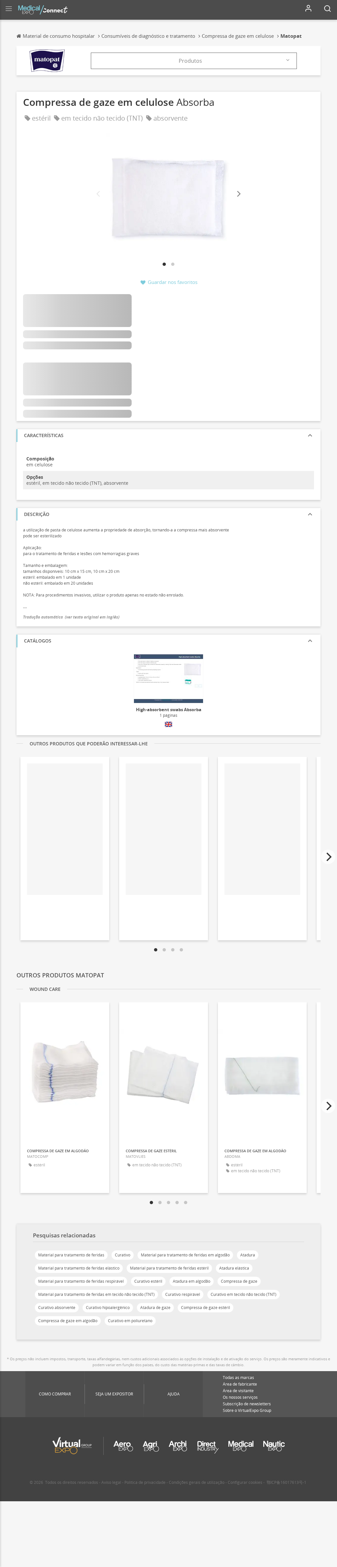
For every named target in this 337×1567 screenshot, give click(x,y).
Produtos (190, 60)
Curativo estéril (148, 1281)
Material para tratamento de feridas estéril (169, 1268)
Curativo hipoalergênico (108, 1307)
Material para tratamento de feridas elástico (78, 1268)
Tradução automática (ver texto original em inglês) (71, 617)
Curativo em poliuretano (130, 1320)
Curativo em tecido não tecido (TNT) (243, 1294)
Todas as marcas (238, 1377)
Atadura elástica (234, 1268)
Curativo (122, 1255)
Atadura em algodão (191, 1281)
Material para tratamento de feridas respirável (81, 1281)
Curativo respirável (182, 1294)
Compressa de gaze (239, 1281)
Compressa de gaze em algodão (67, 1320)
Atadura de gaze (155, 1307)
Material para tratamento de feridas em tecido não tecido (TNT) (96, 1294)
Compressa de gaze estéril (205, 1307)
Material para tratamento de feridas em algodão (185, 1255)
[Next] (238, 194)
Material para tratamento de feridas (71, 1255)
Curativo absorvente (56, 1307)
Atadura (247, 1255)
